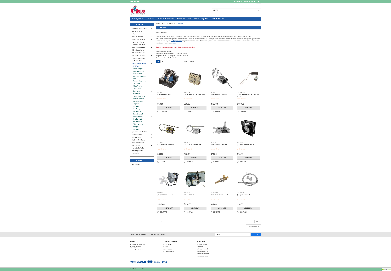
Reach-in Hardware (137, 37)
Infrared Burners (136, 137)
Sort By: (186, 61)
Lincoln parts (136, 106)
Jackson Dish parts (138, 99)
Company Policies (137, 19)
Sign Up (252, 1)
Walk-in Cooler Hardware (166, 19)
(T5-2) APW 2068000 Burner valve (220, 195)
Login (246, 1)
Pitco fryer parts (137, 111)
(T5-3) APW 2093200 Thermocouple (247, 195)
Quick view (168, 89)
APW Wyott (136, 66)
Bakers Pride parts (138, 68)
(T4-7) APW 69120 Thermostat (192, 144)
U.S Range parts (137, 121)
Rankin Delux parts (138, 114)
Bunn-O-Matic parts (138, 71)
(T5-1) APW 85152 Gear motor (165, 195)
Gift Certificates (167, 244)
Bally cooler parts (137, 31)
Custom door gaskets (201, 19)
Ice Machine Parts (137, 61)
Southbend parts (137, 119)
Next (257, 221)
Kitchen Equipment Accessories (137, 152)
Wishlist (165, 246)
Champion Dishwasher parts (139, 77)
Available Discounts (218, 19)
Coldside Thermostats (138, 45)
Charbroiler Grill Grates (138, 140)
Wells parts (136, 126)
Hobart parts (136, 93)
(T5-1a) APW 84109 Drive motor (192, 195)
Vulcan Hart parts (138, 124)
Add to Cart (169, 107)
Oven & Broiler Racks (138, 148)
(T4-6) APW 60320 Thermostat (165, 144)
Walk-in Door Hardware (138, 53)
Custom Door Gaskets (138, 39)
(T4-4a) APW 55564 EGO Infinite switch (194, 94)
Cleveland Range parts (139, 81)
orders (174, 43)
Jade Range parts (138, 101)
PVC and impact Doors (138, 58)
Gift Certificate (238, 1)
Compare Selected (253, 226)
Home (158, 23)
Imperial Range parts (139, 96)
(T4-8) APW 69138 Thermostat (219, 144)
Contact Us (150, 19)
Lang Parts (136, 104)
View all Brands (136, 164)
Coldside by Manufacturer (139, 28)
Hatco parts (136, 91)
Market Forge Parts (138, 109)
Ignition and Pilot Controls (139, 132)
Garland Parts (137, 88)
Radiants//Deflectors (138, 143)
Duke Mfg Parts (137, 86)
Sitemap (144, 269)
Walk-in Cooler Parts (138, 50)
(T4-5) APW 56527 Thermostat (219, 94)
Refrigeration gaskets (138, 34)
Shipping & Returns (168, 251)
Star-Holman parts (138, 116)
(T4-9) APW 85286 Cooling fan (245, 144)
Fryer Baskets (136, 145)
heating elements (176, 41)
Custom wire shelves (184, 19)
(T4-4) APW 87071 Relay (164, 94)
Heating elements (137, 135)
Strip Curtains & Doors (138, 55)
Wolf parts (136, 129)
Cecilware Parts (137, 74)
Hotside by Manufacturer (139, 63)
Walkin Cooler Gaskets (138, 47)
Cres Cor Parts (137, 83)
